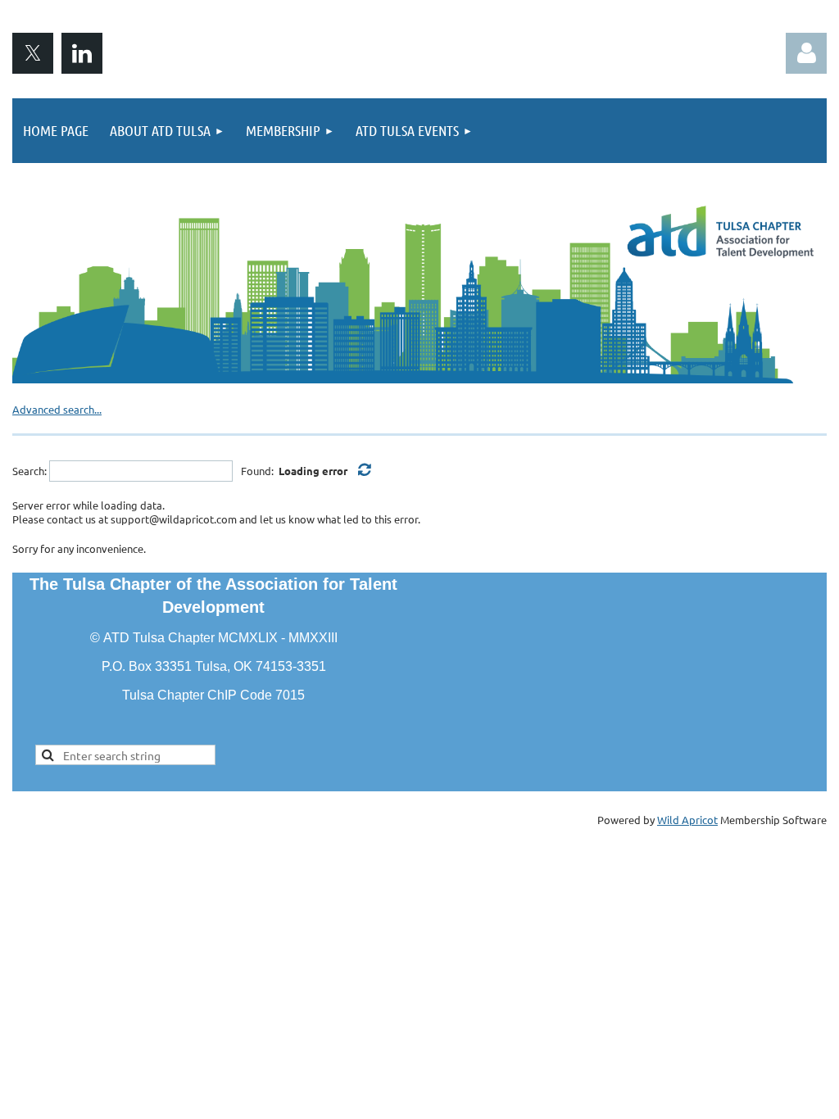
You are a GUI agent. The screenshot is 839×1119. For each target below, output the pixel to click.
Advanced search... (57, 409)
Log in (806, 53)
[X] (32, 53)
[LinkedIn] (81, 53)
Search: (29, 471)
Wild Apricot (687, 820)
